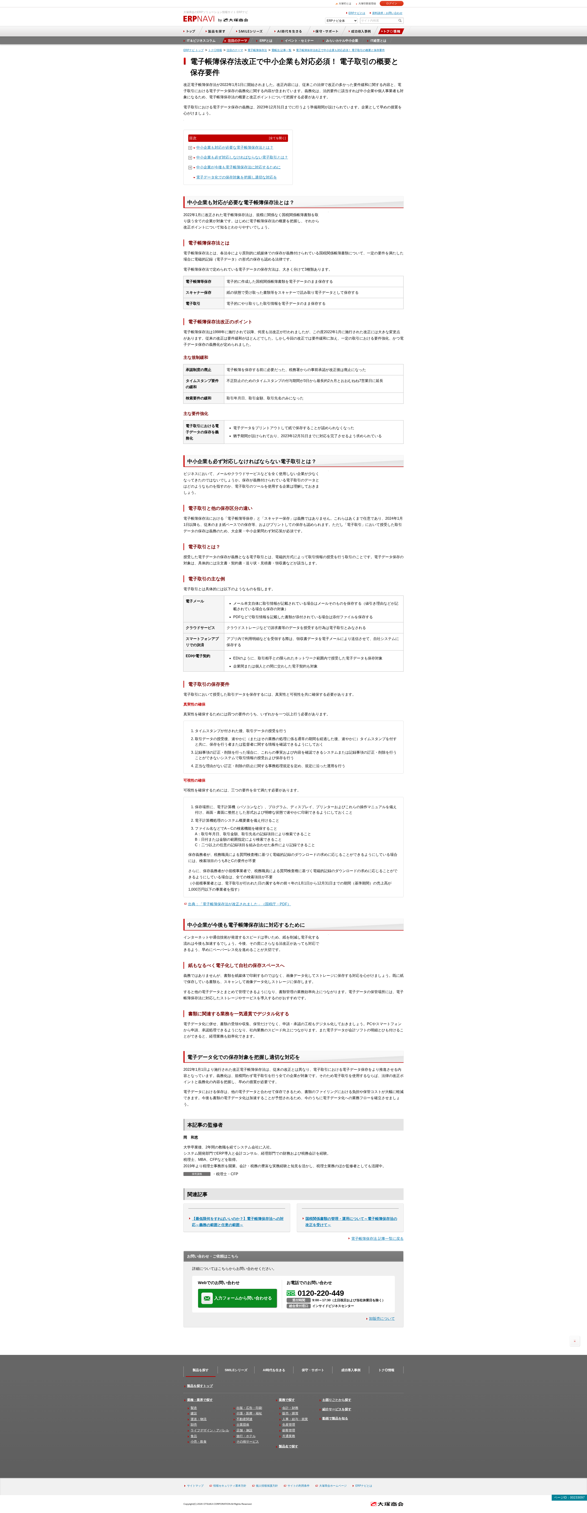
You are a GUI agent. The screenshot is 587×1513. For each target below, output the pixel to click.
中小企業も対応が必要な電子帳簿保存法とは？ (234, 147)
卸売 (194, 1424)
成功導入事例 (350, 1370)
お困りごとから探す (336, 1400)
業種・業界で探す (200, 1400)
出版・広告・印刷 (249, 1408)
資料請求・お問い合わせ (387, 13)
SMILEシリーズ (236, 1370)
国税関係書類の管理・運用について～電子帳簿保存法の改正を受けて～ (351, 1222)
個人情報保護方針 (267, 1485)
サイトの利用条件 (299, 1485)
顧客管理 (288, 1430)
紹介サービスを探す (336, 1409)
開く (190, 148)
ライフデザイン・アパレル (210, 1430)
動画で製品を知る (335, 1418)
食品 (194, 1436)
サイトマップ (195, 1485)
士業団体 (242, 1424)
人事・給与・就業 (295, 1419)
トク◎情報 (386, 1370)
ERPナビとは (357, 13)
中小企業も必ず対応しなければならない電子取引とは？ (242, 157)
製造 (194, 1408)
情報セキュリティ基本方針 (229, 1485)
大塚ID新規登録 (367, 3)
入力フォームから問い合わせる (243, 1298)
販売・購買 (290, 1413)
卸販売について (382, 1319)
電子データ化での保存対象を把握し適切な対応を (236, 177)
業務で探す (287, 1400)
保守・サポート (313, 1370)
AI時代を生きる (274, 1370)
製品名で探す (288, 1446)
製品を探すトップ (200, 1386)
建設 (194, 1413)
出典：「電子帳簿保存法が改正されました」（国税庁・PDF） (239, 904)
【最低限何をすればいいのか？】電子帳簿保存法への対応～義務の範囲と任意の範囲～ (238, 1222)
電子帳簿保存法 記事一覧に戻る (377, 1239)
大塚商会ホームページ (333, 1485)
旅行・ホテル (246, 1436)
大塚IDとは (345, 3)
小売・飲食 (199, 1441)
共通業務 (288, 1436)
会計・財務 (290, 1408)
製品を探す (201, 1370)
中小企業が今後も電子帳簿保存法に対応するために (238, 167)
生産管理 (288, 1424)
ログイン (391, 3)
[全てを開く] (277, 138)
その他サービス (247, 1441)
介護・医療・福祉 (249, 1413)
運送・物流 (199, 1419)
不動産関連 (244, 1419)
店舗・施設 (244, 1430)
